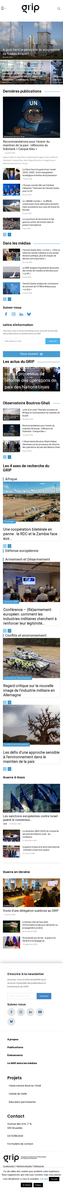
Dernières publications (22, 91)
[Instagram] (14, 314)
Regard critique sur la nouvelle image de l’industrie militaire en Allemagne (29, 690)
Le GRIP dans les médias (22, 1063)
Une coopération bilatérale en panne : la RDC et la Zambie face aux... (30, 534)
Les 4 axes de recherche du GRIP (26, 468)
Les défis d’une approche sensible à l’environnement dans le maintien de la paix (31, 757)
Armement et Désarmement (27, 559)
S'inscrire (44, 996)
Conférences (8, 906)
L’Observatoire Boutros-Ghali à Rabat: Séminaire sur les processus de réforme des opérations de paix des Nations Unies (30, 373)
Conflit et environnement (16, 744)
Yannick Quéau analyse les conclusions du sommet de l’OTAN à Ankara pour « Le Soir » (40, 286)
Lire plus (44, 1179)
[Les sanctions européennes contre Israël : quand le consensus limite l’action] (31, 798)
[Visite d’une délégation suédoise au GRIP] (31, 892)
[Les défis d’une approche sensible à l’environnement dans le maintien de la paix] (31, 725)
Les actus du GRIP (18, 362)
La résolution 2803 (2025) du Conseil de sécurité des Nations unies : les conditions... (40, 834)
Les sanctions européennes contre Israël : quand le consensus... (31, 818)
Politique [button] (38, 1185)
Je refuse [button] (26, 1185)
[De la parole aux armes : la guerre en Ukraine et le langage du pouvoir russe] (11, 942)
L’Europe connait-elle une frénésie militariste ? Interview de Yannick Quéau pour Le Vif (40, 188)
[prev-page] (5, 234)
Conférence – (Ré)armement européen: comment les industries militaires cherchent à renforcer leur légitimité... (30, 616)
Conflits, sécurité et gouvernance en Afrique (11, 417)
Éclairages (9, 521)
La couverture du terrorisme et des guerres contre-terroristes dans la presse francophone (38, 222)
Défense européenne (21, 551)
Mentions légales (24, 1166)
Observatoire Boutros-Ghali (14, 137)
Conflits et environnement (25, 635)
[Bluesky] (29, 314)
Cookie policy (9, 1166)
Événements (15, 1055)
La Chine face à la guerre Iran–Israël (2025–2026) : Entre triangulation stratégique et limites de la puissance (39, 172)
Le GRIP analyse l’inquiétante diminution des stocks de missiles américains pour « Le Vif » (40, 271)
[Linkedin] (21, 314)
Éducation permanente (22, 1102)
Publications (15, 1047)
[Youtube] (40, 1012)
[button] (56, 8)
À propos (12, 1039)
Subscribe (53, 341)
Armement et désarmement (17, 678)
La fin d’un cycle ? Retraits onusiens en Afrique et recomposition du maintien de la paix (41, 413)
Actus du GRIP (9, 451)
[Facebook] (6, 314)
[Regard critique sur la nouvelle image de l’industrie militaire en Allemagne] (31, 658)
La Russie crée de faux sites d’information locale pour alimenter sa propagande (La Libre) (40, 925)
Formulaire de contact (20, 1144)
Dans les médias (17, 243)
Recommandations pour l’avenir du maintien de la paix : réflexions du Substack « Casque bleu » (26, 145)
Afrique (11, 479)
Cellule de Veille (18, 1093)
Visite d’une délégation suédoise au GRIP (31, 910)
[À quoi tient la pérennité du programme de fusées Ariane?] (31, 41)
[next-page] (9, 234)
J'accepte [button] (54, 1179)
